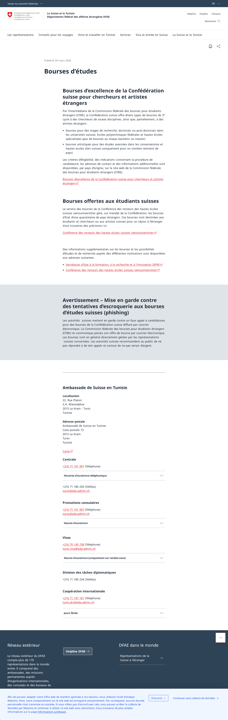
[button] (20, 35)
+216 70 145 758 (73, 544)
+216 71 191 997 (73, 466)
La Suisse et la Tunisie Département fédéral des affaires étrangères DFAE (78, 15)
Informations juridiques (52, 711)
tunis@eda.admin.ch (76, 491)
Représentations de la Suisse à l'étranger (134, 658)
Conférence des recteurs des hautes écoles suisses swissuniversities (108, 232)
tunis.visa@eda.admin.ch (79, 549)
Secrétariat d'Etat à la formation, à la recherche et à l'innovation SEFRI (112, 264)
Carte (66, 451)
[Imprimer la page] (210, 46)
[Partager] (218, 46)
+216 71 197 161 (73, 598)
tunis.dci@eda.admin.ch (78, 602)
